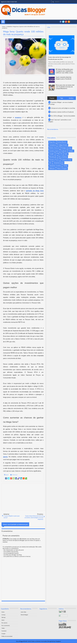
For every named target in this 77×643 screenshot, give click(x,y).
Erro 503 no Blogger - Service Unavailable (63, 116)
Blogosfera (52, 142)
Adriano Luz (14, 474)
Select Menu (3, 21)
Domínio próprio (54, 151)
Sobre (3, 620)
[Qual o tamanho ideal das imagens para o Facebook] (51, 79)
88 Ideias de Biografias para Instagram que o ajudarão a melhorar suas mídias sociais (64, 70)
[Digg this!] (16, 478)
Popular (52, 98)
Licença (3, 614)
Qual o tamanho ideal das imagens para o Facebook (63, 78)
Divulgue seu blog (66, 148)
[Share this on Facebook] (6, 478)
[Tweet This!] (9, 478)
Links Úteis (23, 612)
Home (3, 26)
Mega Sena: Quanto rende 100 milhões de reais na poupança (23, 33)
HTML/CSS (59, 154)
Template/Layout (58, 162)
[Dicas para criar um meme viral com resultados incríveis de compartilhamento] (51, 87)
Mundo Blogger (24, 614)
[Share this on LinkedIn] (21, 478)
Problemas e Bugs (66, 160)
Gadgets (70, 151)
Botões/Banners (62, 142)
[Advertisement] (23, 496)
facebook (60, 21)
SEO (50, 162)
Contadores (52, 145)
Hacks (66, 154)
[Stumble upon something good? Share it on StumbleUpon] (14, 478)
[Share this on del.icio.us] (19, 478)
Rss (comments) (6, 625)
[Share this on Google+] (11, 478)
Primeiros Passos (54, 160)
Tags (61, 98)
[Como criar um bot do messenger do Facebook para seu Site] (61, 45)
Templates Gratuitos (55, 165)
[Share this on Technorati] (26, 478)
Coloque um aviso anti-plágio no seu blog (63, 108)
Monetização (53, 157)
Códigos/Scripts (62, 145)
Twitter (65, 165)
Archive (71, 98)
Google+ (66, 21)
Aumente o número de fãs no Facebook (62, 112)
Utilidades (52, 168)
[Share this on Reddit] (24, 478)
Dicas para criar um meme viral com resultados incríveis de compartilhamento (65, 86)
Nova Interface (63, 157)
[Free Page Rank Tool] (62, 612)
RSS (69, 21)
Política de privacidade (7, 636)
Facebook (64, 151)
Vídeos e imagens (62, 168)
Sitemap (3, 617)
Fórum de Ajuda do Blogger (17, 540)
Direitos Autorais (54, 148)
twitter (63, 21)
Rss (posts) (4, 622)
